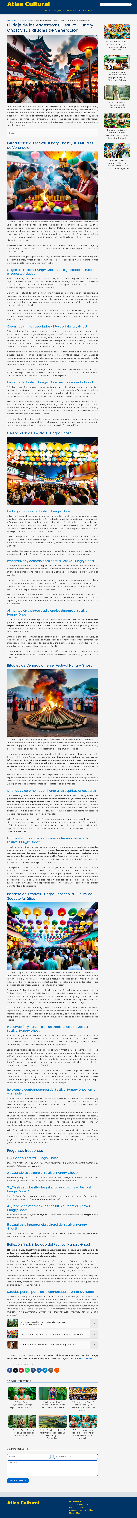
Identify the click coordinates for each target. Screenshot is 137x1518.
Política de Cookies (76, 1507)
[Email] (50, 1370)
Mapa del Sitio (74, 1513)
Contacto (87, 10)
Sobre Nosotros (73, 10)
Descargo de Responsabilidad (81, 1510)
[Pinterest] (21, 1370)
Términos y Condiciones (78, 1504)
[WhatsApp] (27, 1370)
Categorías (57, 10)
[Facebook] (9, 1370)
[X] (15, 1370)
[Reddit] (56, 1370)
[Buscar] (129, 4)
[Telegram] (45, 1370)
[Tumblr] (33, 1370)
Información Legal (76, 1501)
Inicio (47, 10)
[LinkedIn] (39, 1370)
